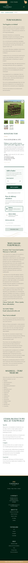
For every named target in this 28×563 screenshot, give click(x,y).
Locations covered (9, 12)
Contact (3, 2)
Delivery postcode (9, 220)
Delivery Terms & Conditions (14, 545)
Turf (14, 529)
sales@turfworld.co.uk (13, 311)
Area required (9, 178)
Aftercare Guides (14, 543)
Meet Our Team (14, 516)
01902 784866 (9, 309)
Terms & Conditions (14, 552)
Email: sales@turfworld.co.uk (14, 504)
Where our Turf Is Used (14, 511)
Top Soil (14, 531)
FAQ (14, 547)
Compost (14, 533)
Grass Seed (14, 535)
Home (2, 12)
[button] (22, 102)
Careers (14, 520)
